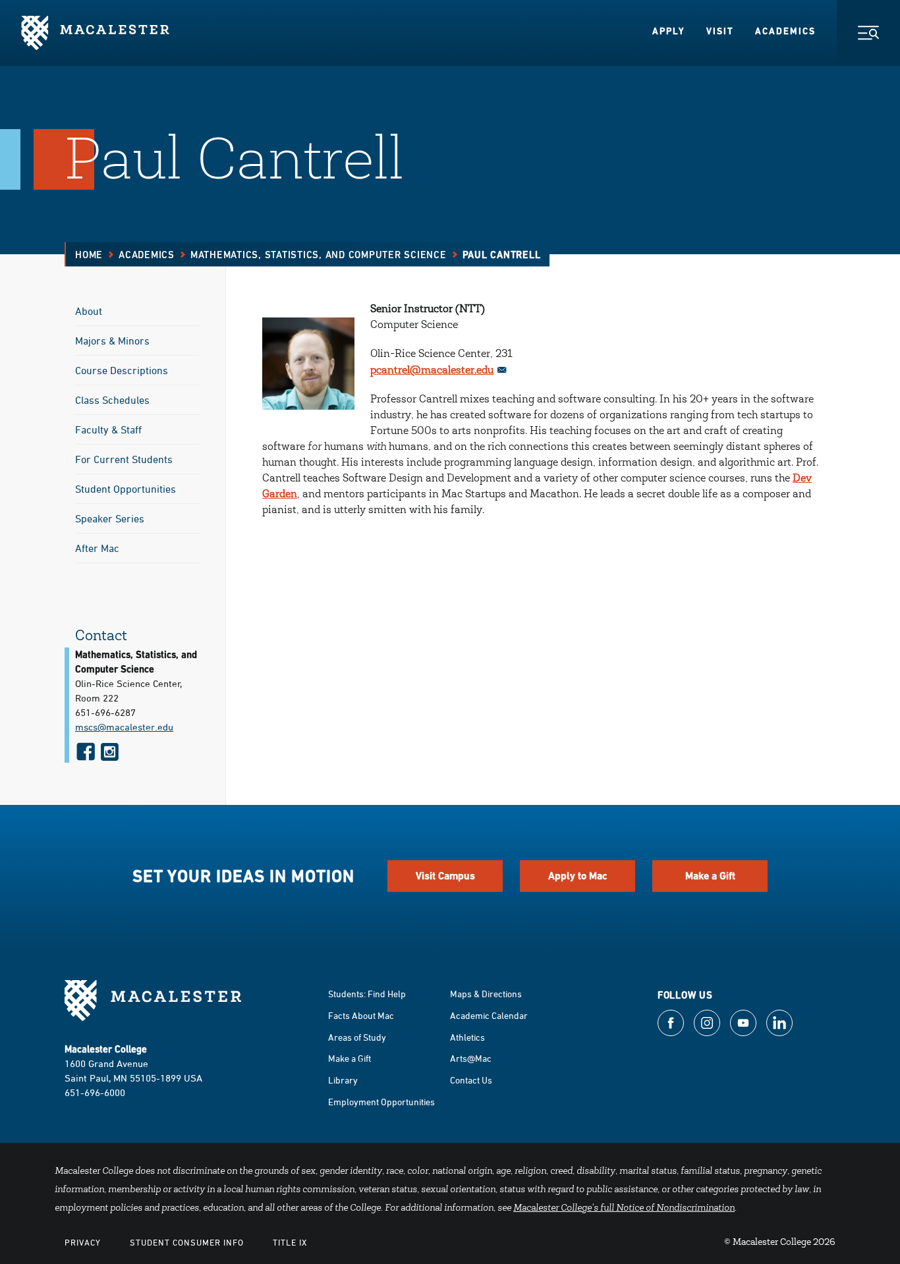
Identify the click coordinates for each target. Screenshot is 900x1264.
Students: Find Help (367, 993)
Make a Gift (710, 875)
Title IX (290, 1242)
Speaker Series (109, 518)
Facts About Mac (361, 1015)
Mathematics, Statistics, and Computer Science (318, 254)
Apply (668, 31)
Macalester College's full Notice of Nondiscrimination (624, 1208)
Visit (720, 31)
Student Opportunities (125, 489)
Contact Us (471, 1079)
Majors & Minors (112, 340)
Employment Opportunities (381, 1101)
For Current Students (124, 459)
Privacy (83, 1242)
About (88, 311)
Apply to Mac (577, 875)
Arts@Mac (471, 1058)
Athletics (467, 1037)
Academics (785, 31)
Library (343, 1079)
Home (89, 254)
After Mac (97, 548)
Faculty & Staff (108, 429)
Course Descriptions (121, 370)
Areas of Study (357, 1037)
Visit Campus (445, 875)
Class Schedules (112, 400)
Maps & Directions (486, 993)
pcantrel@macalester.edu (431, 371)
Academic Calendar (489, 1015)
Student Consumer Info (187, 1242)
